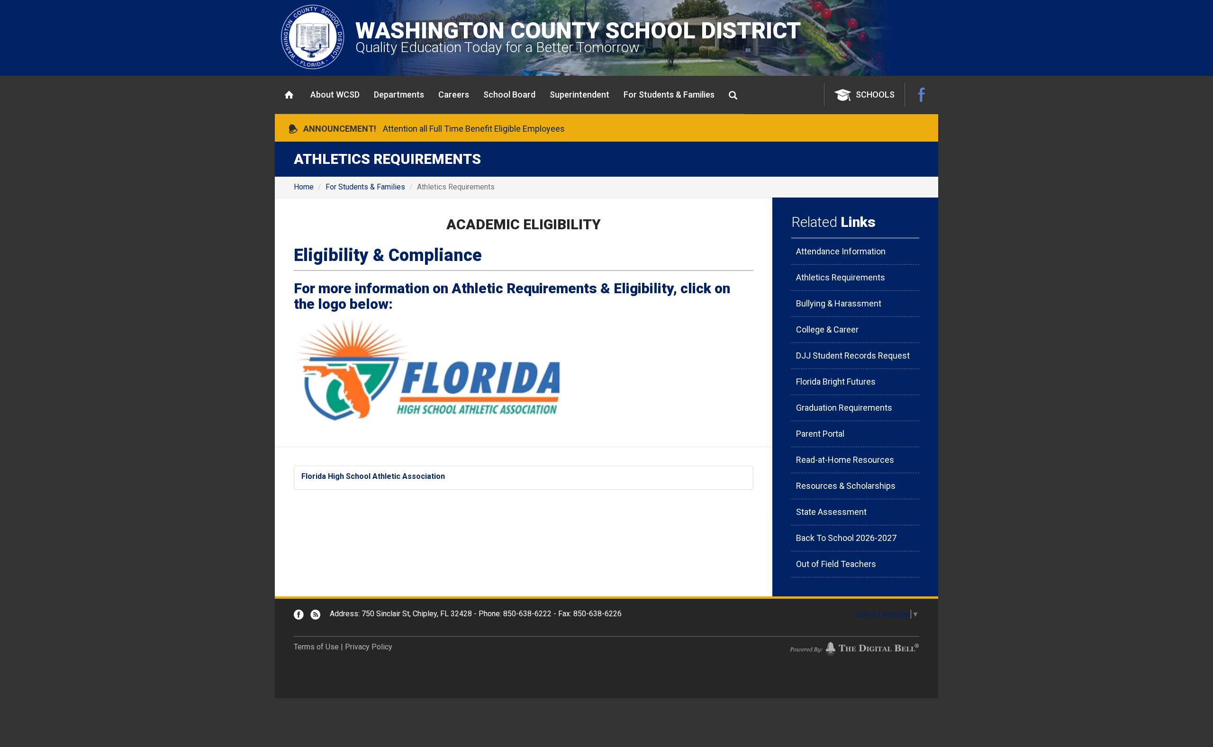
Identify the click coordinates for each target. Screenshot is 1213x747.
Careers (453, 94)
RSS (315, 615)
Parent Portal (820, 434)
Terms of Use (316, 646)
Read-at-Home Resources (845, 460)
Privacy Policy (368, 646)
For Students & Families (669, 94)
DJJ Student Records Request (853, 355)
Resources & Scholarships (846, 486)
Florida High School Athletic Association (373, 476)
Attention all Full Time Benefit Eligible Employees (474, 129)
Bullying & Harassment (838, 303)
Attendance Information (841, 251)
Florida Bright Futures (836, 382)
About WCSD (335, 94)
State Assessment (831, 512)
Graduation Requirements (844, 408)
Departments (399, 94)
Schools (875, 94)
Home (289, 95)
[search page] (733, 95)
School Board (509, 94)
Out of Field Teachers (836, 564)
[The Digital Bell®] (854, 648)
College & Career (827, 329)
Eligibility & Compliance (388, 255)
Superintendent (579, 94)
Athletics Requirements (840, 277)
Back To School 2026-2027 (846, 538)
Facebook (921, 95)
